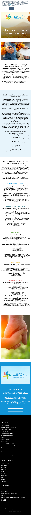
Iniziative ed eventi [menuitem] (5, 450)
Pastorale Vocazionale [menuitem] (6, 452)
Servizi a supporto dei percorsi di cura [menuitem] (10, 447)
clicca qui (11, 4)
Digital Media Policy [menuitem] (6, 429)
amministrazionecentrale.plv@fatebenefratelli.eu (13, 497)
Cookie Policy (18, 509)
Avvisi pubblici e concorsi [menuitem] (7, 435)
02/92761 (3, 495)
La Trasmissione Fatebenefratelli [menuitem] (9, 445)
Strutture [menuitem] (3, 467)
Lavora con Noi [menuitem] (4, 431)
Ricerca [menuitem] (3, 473)
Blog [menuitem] (2, 477)
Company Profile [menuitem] (5, 439)
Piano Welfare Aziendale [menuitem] (7, 433)
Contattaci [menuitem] (3, 481)
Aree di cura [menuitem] (4, 465)
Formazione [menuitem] (4, 475)
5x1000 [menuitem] (3, 471)
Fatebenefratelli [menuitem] (5, 463)
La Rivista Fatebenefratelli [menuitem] (7, 443)
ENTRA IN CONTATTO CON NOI (15, 410)
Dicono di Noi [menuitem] (4, 441)
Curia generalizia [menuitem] (5, 425)
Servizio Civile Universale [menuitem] (7, 456)
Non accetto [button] (18, 8)
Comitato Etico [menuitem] (4, 454)
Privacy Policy (12, 509)
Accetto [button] (11, 8)
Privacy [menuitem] (3, 437)
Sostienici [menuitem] (3, 469)
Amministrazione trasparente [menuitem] (8, 427)
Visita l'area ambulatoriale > (15, 85)
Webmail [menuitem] (3, 479)
